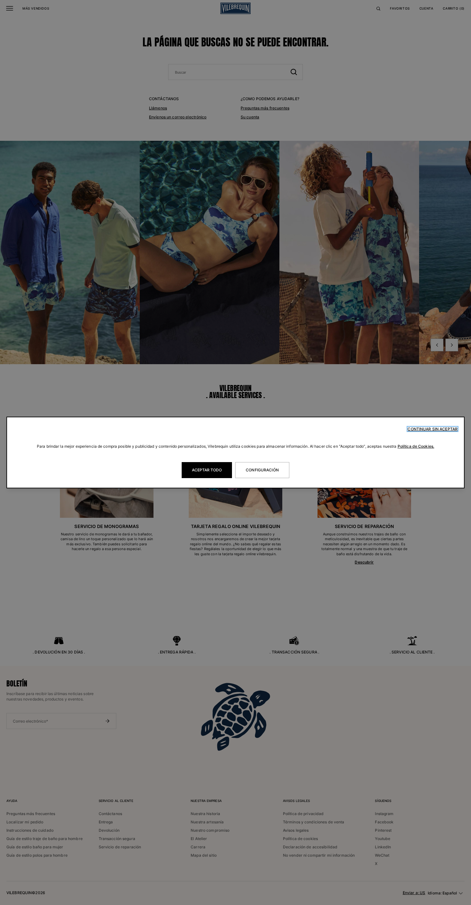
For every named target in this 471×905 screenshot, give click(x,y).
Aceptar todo (207, 470)
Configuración (262, 470)
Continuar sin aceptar (433, 429)
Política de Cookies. (416, 446)
